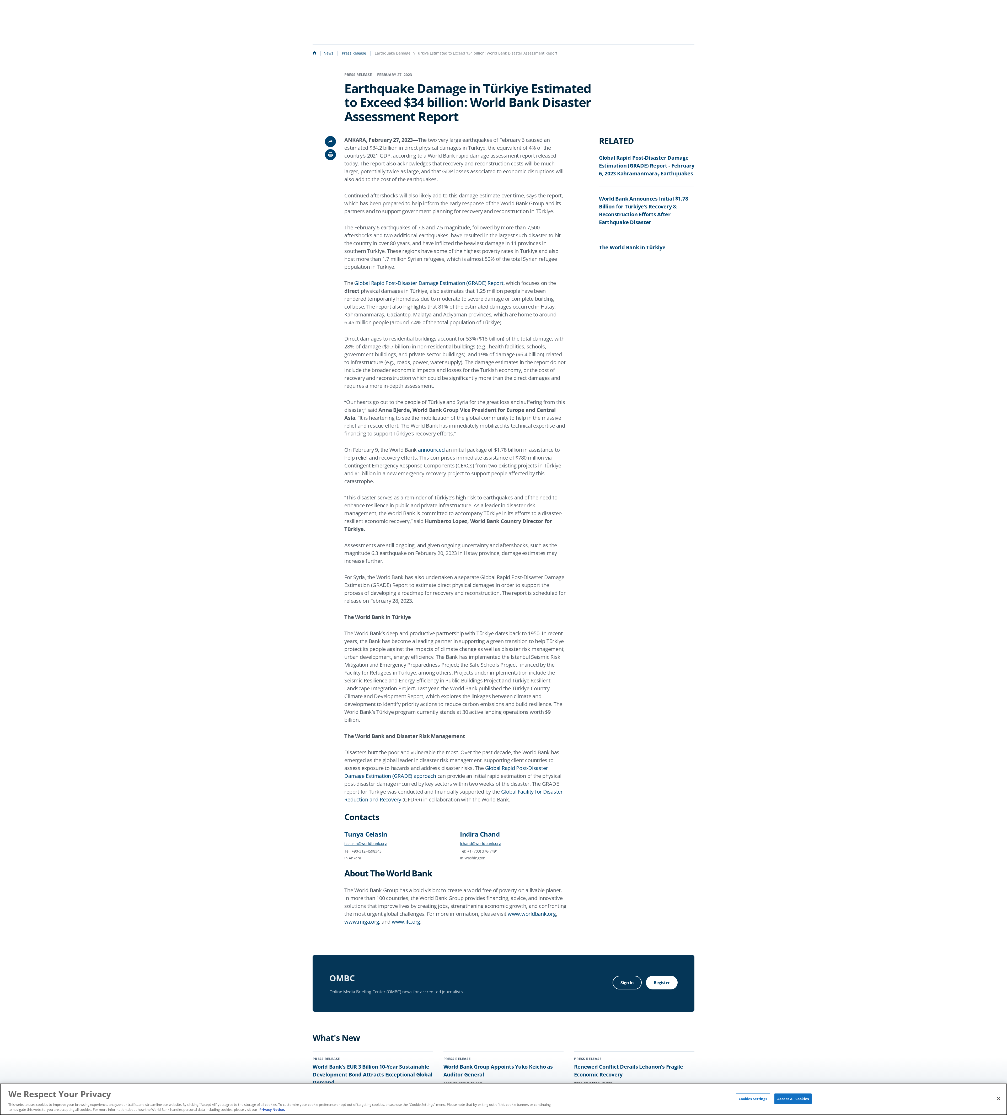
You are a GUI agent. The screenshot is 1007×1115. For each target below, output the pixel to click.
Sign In (627, 982)
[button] (330, 154)
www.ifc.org (406, 921)
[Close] (998, 1098)
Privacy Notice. (272, 1109)
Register (662, 982)
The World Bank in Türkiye (632, 247)
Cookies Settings (753, 1098)
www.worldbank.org (532, 913)
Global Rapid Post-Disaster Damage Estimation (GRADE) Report (428, 283)
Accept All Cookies (793, 1098)
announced (431, 449)
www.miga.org (361, 921)
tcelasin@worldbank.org (365, 843)
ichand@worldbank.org (480, 843)
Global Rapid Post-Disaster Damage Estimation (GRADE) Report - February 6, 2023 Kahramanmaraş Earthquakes (646, 165)
